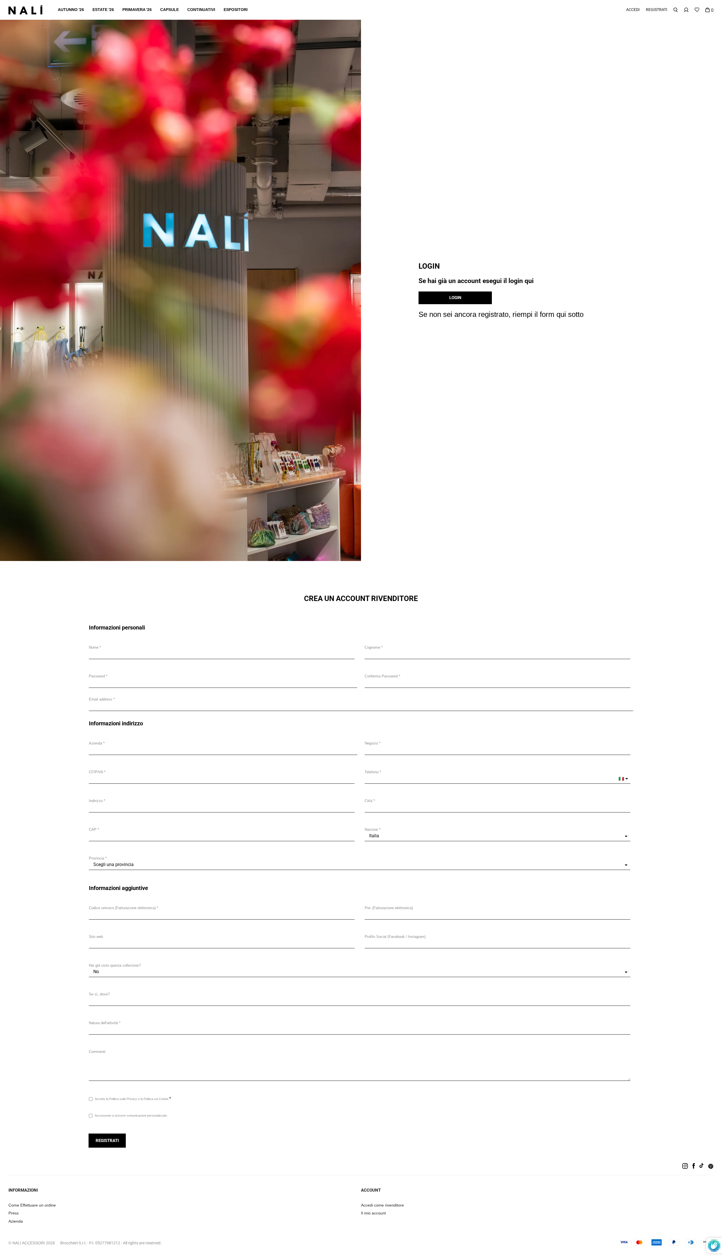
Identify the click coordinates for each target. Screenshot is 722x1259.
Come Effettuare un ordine (32, 1205)
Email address (100, 699)
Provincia (96, 858)
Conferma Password (381, 676)
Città (368, 801)
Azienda (95, 743)
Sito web (96, 936)
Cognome (372, 647)
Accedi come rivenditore (382, 1205)
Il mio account (373, 1213)
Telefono (371, 772)
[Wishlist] (697, 9)
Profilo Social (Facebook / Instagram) (395, 936)
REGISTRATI (656, 9)
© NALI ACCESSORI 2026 (31, 1243)
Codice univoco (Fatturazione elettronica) (122, 908)
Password (97, 676)
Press (13, 1213)
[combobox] (222, 807)
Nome (93, 647)
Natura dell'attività (103, 1023)
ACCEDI (633, 9)
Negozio (371, 743)
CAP (92, 829)
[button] (71, 9)
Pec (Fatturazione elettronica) (389, 908)
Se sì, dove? (99, 994)
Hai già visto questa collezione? (115, 965)
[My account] (686, 9)
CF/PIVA (96, 772)
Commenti (97, 1051)
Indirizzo (96, 801)
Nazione (371, 829)
